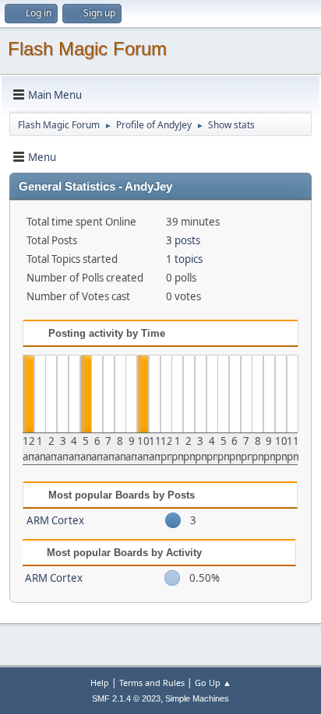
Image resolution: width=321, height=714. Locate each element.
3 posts (183, 240)
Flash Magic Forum (87, 48)
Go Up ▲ (213, 682)
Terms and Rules (152, 682)
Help (99, 682)
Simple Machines (197, 698)
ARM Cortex (55, 520)
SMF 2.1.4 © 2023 (126, 698)
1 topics (184, 259)
